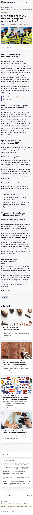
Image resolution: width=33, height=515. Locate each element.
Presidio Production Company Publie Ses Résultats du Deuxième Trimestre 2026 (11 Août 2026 (14, 473)
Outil (29, 506)
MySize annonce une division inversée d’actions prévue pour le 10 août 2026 (16, 478)
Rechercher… (6, 455)
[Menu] (30, 2)
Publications (9, 7)
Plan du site (29, 495)
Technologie (12, 506)
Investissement (22, 506)
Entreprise (4, 12)
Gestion (26, 504)
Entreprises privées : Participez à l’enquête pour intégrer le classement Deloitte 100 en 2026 (16, 463)
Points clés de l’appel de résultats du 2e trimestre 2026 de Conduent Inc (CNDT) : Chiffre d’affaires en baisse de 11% (16, 483)
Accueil (3, 7)
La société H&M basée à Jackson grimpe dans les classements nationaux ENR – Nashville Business (16, 468)
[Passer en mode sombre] (26, 2)
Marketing (12, 504)
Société (19, 504)
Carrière (3, 506)
